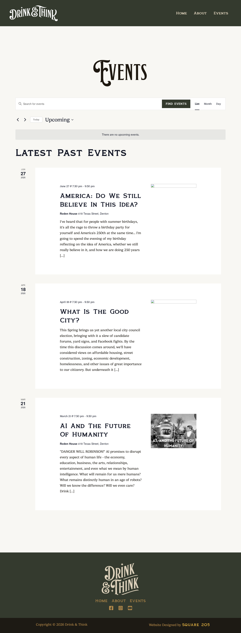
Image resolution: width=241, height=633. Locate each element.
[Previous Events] (17, 120)
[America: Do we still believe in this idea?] (173, 201)
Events (221, 13)
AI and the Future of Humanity (95, 430)
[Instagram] (120, 608)
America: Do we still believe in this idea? (100, 199)
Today (36, 119)
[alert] (120, 134)
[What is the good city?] (173, 317)
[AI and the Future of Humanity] (173, 431)
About (200, 13)
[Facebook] (111, 608)
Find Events (176, 103)
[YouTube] (130, 608)
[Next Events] (25, 120)
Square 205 (196, 624)
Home (181, 13)
